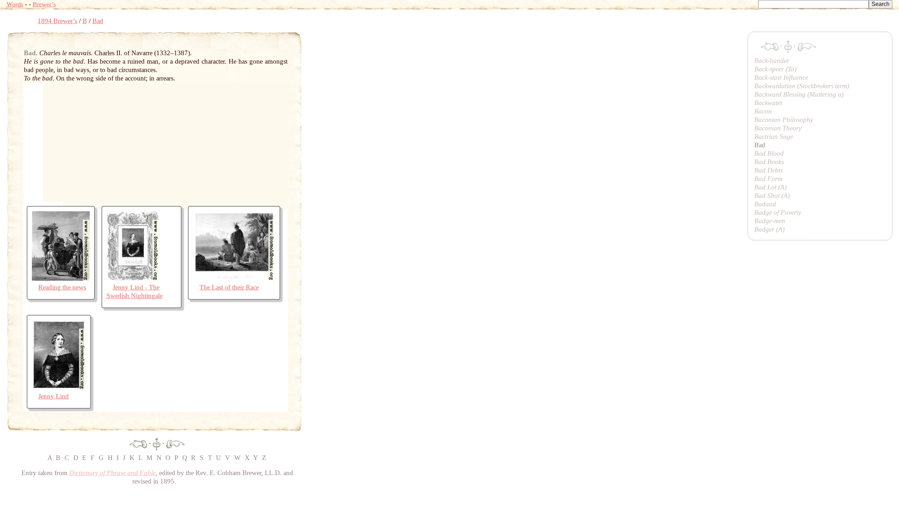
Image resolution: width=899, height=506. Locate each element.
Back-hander (771, 60)
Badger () (769, 229)
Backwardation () (801, 86)
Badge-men (769, 221)
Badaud (765, 204)
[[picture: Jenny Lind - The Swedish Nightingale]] (132, 279)
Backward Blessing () (799, 94)
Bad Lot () (770, 187)
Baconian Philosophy (783, 119)
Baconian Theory (777, 128)
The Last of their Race (229, 287)
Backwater (768, 102)
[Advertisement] (429, 47)
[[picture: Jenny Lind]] (59, 387)
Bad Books (769, 162)
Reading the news (62, 287)
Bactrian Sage (773, 136)
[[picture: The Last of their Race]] (234, 279)
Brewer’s (44, 4)
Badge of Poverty (777, 212)
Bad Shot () (772, 195)
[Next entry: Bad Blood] (175, 443)
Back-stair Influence (781, 77)
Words (15, 4)
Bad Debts (768, 170)
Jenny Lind (53, 396)
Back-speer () (775, 69)
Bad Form (768, 178)
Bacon (763, 111)
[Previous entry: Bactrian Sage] (138, 443)
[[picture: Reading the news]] (61, 279)
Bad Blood (769, 153)
